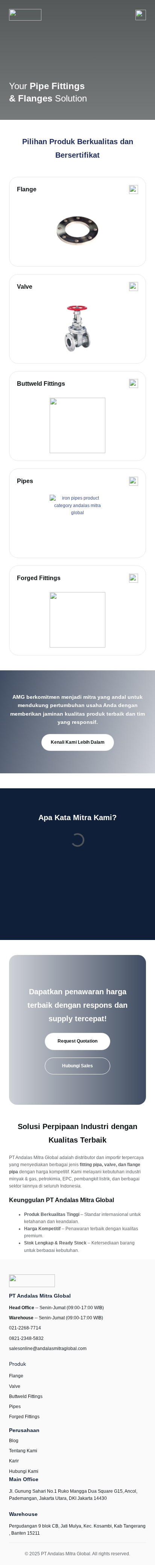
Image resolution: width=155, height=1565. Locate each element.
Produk (17, 1364)
